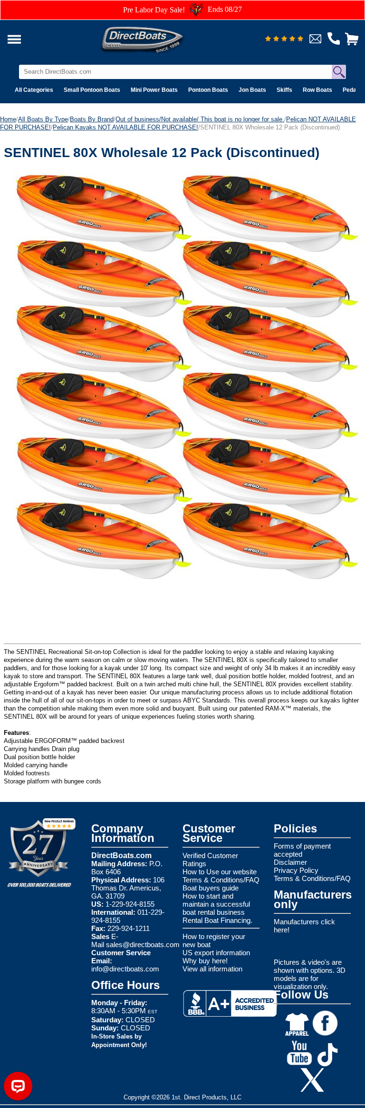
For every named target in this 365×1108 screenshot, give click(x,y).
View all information (212, 969)
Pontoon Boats (208, 90)
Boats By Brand (92, 119)
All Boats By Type (43, 119)
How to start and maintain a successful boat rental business (216, 904)
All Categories (34, 90)
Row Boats (317, 90)
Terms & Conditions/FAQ (220, 880)
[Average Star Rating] (284, 39)
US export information (216, 953)
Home (8, 119)
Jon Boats (252, 90)
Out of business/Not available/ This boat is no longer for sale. (199, 119)
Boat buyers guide (210, 888)
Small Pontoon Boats (92, 90)
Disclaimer (290, 862)
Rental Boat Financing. (217, 920)
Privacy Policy (296, 870)
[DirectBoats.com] (154, 36)
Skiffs (284, 90)
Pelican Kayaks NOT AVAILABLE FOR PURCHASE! (125, 127)
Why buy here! (205, 961)
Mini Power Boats (154, 90)
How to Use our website (219, 872)
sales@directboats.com (143, 944)
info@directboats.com (125, 969)
